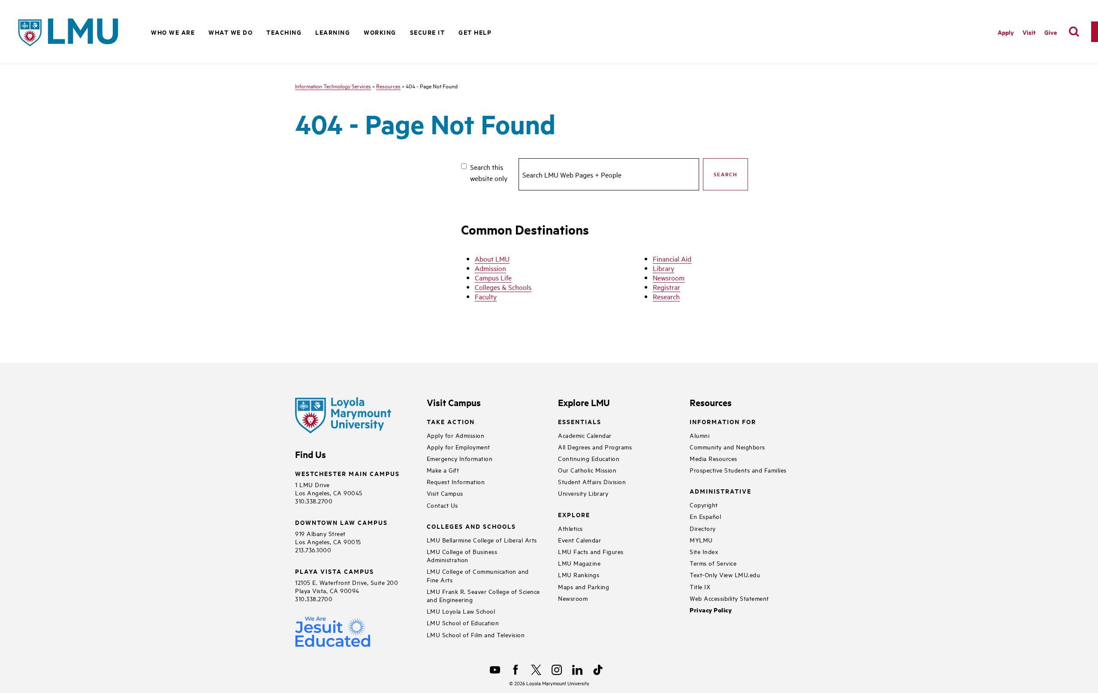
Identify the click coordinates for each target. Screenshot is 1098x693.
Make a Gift (443, 470)
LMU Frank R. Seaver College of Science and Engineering (483, 595)
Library (663, 268)
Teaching (284, 31)
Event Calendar (579, 540)
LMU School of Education (463, 622)
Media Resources (713, 458)
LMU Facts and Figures (591, 551)
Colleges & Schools (503, 287)
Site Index (704, 551)
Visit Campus (445, 493)
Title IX (700, 586)
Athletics (570, 528)
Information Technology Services (333, 86)
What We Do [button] (230, 31)
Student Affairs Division (592, 481)
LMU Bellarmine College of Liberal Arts (482, 540)
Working (380, 31)
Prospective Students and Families (738, 470)
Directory (703, 528)
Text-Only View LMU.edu (725, 574)
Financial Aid (672, 258)
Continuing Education (588, 458)
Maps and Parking (583, 586)
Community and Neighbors (727, 447)
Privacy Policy (711, 610)
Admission (490, 268)
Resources (388, 86)
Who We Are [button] (173, 31)
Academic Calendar (585, 435)
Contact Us (442, 505)
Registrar (666, 287)
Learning (332, 31)
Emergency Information (460, 458)
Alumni (699, 435)
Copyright (704, 504)
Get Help (475, 31)
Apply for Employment (458, 447)
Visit (1029, 31)
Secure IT (427, 31)
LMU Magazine (579, 563)
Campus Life (493, 277)
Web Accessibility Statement (729, 598)
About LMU (492, 258)
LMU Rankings (578, 574)
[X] (536, 670)
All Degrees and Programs (595, 447)
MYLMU (701, 540)
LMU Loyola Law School (461, 611)
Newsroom (669, 277)
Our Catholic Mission (587, 470)
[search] (1074, 31)
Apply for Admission (456, 435)
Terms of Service (713, 563)
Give (1050, 31)
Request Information (456, 481)
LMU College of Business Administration (462, 555)
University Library (583, 493)
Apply (1006, 31)
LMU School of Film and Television (476, 634)
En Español (705, 516)
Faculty (486, 296)
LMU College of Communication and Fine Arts (478, 575)
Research (666, 296)
